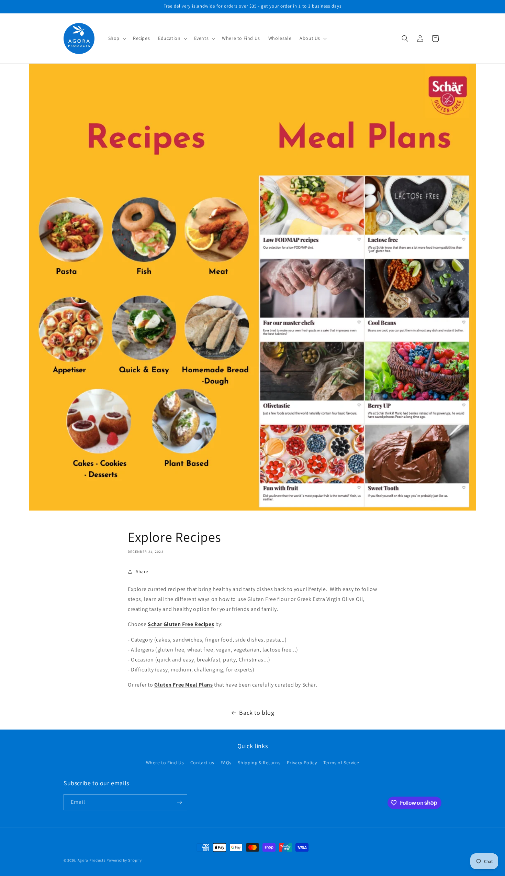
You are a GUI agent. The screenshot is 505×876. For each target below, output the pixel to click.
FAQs (226, 762)
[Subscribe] (179, 802)
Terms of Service (341, 762)
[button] (116, 38)
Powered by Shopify (124, 860)
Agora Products (92, 860)
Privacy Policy (302, 762)
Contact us (202, 762)
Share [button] (142, 571)
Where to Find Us (165, 762)
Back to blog (256, 712)
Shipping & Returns (259, 762)
